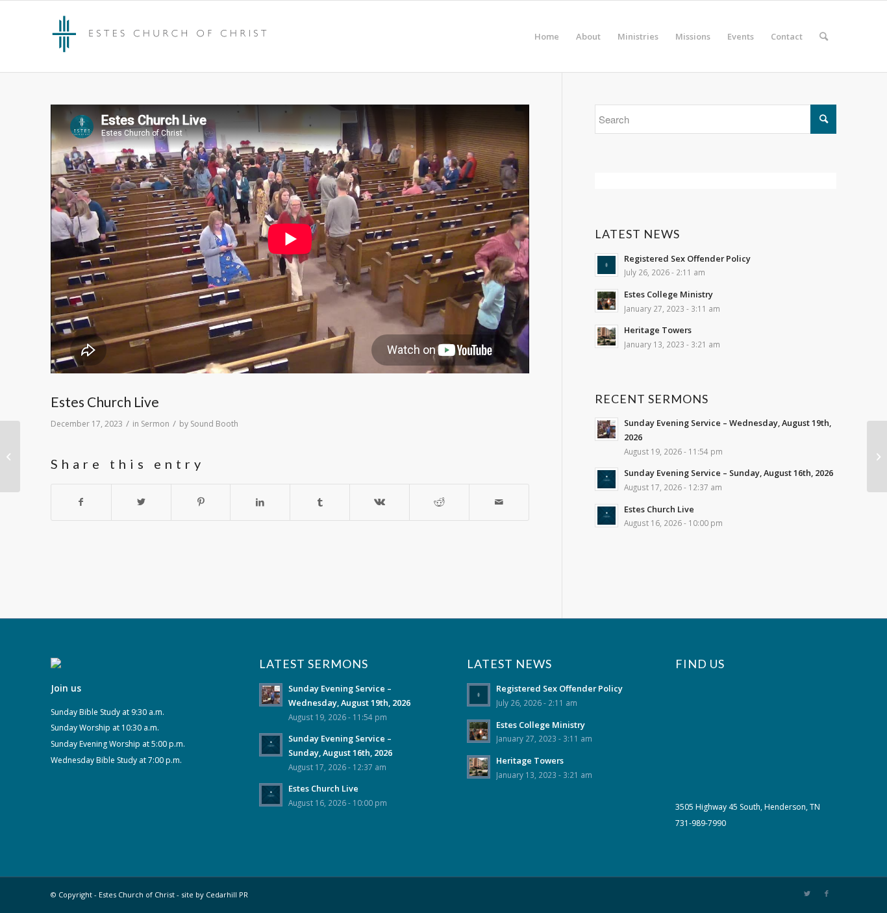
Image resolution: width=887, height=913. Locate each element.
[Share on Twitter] (141, 502)
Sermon (155, 423)
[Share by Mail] (499, 502)
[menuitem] (547, 36)
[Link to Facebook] (826, 893)
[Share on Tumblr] (319, 502)
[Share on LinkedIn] (260, 502)
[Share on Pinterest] (201, 502)
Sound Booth (214, 423)
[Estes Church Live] (10, 456)
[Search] (823, 36)
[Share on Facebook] (81, 502)
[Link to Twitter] (807, 893)
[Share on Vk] (379, 502)
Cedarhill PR (227, 894)
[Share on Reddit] (439, 502)
